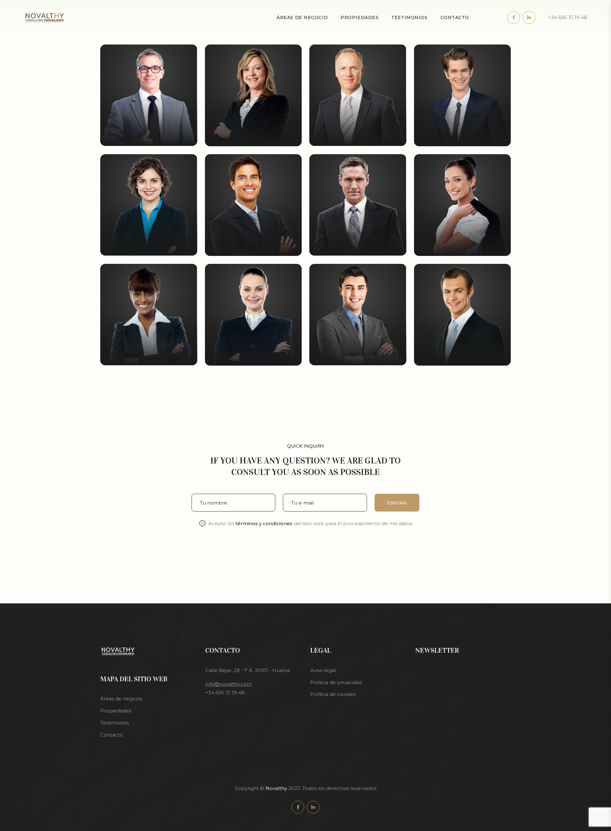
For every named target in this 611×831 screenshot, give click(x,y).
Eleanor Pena (253, 138)
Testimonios (409, 17)
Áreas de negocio (302, 17)
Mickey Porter (462, 357)
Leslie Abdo (253, 357)
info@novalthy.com (228, 684)
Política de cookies (332, 694)
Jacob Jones (357, 137)
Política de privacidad (336, 682)
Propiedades (359, 17)
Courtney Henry (253, 247)
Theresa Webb (358, 247)
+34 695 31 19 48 (567, 17)
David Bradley (358, 357)
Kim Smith (462, 138)
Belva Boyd (462, 247)
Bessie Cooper (148, 247)
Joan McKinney (148, 357)
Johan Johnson (148, 137)
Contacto (454, 17)
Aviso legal (323, 670)
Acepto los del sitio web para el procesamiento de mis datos (310, 523)
